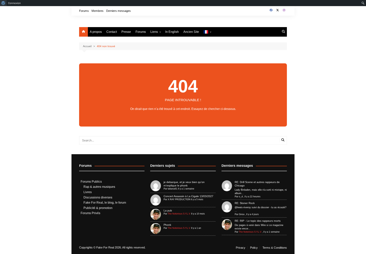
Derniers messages (118, 10)
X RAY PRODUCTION (179, 199)
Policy (254, 247)
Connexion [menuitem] (14, 3)
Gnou (242, 214)
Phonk (167, 224)
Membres (98, 10)
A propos (96, 31)
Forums (84, 10)
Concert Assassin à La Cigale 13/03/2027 (188, 196)
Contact (111, 31)
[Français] (207, 32)
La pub (168, 210)
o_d (241, 196)
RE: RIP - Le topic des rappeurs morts (258, 220)
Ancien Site (191, 31)
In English (172, 31)
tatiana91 (172, 188)
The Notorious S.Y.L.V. (179, 213)
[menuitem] (3, 3)
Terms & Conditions (274, 247)
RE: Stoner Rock (245, 203)
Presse (126, 31)
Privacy (240, 247)
